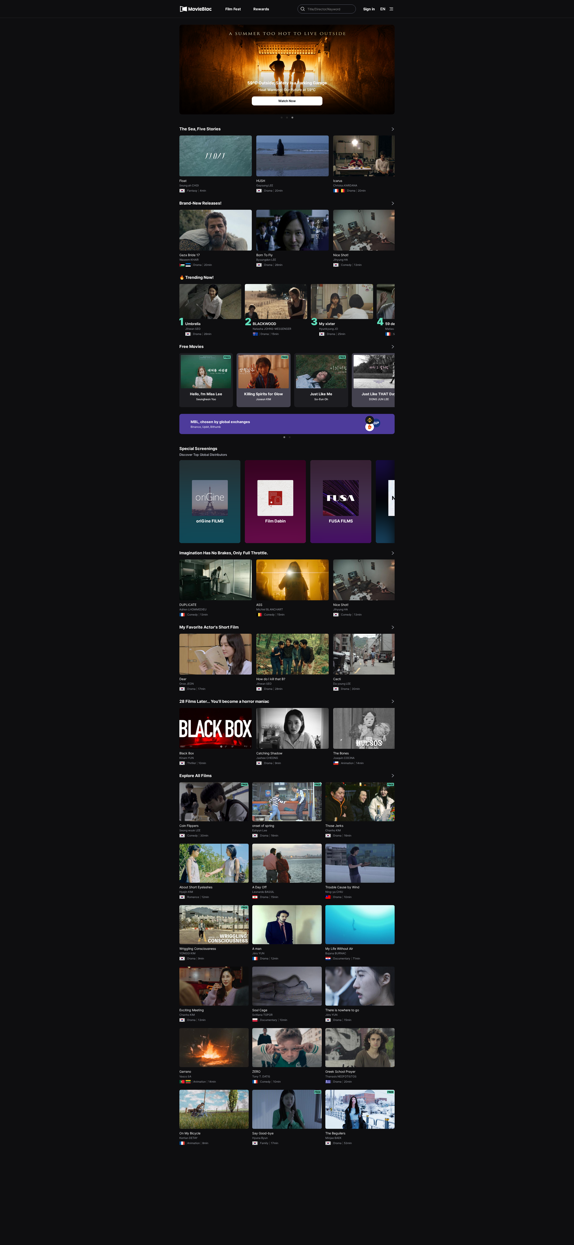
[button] (282, 117)
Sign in (369, 9)
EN (382, 9)
